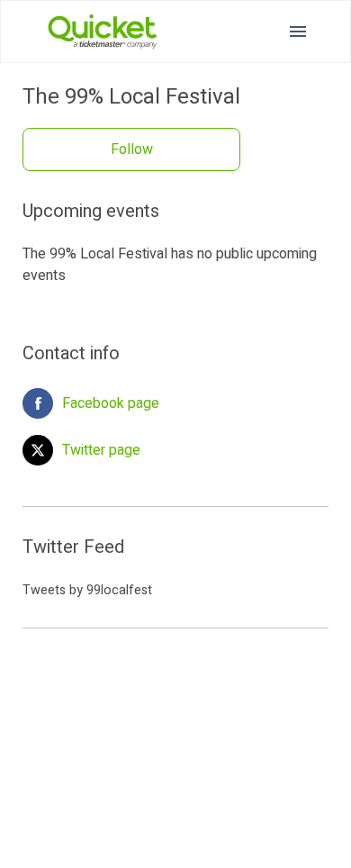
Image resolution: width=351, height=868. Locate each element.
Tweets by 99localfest (87, 590)
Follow (132, 149)
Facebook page (110, 403)
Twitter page (101, 450)
